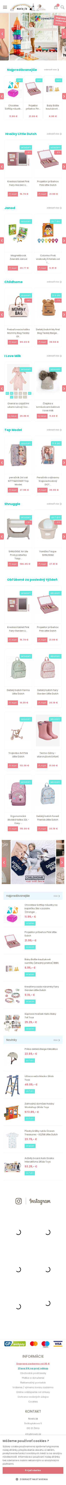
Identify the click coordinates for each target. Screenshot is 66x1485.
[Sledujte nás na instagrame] (33, 1211)
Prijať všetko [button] (33, 1470)
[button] (33, 1479)
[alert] (33, 1460)
